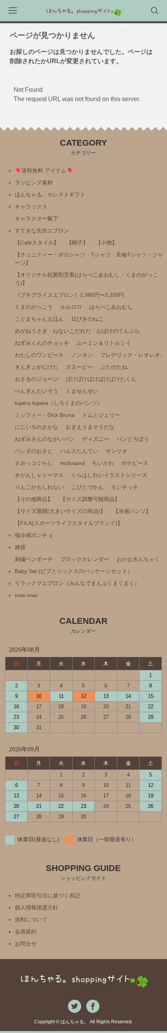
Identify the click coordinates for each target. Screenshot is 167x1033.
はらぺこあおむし (111, 307)
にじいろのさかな (36, 427)
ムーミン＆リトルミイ (104, 343)
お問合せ (26, 943)
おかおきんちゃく (138, 559)
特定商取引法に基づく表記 (47, 895)
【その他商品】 (34, 499)
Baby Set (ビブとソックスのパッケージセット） (74, 571)
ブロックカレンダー (84, 559)
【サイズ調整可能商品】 (90, 499)
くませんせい (82, 391)
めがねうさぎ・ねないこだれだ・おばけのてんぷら (77, 331)
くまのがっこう (34, 307)
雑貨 (20, 547)
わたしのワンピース (39, 355)
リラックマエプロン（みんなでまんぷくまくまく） (77, 583)
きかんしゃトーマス (39, 475)
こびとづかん (87, 487)
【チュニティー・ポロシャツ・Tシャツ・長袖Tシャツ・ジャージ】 (89, 258)
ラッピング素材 (34, 182)
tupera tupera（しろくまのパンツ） (59, 403)
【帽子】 (77, 242)
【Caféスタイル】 (37, 242)
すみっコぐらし (34, 463)
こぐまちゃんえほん (39, 319)
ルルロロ (71, 307)
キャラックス (31, 206)
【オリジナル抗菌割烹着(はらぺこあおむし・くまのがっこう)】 (86, 279)
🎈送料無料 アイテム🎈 (44, 170)
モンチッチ (124, 487)
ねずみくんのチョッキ (42, 343)
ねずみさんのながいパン (45, 439)
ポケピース (134, 463)
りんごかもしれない (39, 487)
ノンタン (82, 355)
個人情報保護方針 (36, 907)
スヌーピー (79, 367)
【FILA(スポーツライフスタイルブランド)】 (69, 523)
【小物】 (106, 242)
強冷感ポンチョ (34, 535)
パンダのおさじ (34, 451)
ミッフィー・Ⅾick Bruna (45, 415)
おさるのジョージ (36, 379)
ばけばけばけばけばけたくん (101, 379)
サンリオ (116, 451)
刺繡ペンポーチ (34, 559)
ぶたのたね (113, 367)
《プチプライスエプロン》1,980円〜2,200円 (69, 295)
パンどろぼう (133, 439)
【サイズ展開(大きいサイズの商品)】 (60, 511)
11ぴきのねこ (87, 319)
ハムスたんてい (79, 451)
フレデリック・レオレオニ (132, 355)
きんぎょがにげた (36, 367)
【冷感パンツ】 (132, 511)
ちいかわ (103, 463)
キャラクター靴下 (36, 218)
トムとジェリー (101, 415)
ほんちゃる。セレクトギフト (50, 194)
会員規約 (26, 931)
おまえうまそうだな (90, 427)
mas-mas (26, 595)
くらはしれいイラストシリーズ (109, 475)
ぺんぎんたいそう (36, 391)
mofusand (72, 463)
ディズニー (95, 439)
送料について (31, 919)
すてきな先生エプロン (42, 230)
